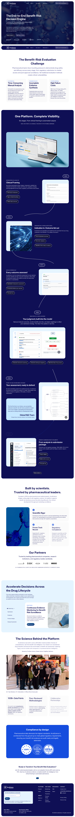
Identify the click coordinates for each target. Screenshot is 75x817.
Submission (47, 791)
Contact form (63, 789)
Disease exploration (47, 801)
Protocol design (47, 797)
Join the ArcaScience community (12, 792)
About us (40, 798)
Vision (27, 3)
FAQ (53, 789)
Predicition (47, 793)
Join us (39, 800)
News (53, 791)
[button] (32, 3)
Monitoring (47, 789)
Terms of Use (63, 799)
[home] (11, 3)
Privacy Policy (20, 802)
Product (40, 789)
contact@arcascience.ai (65, 791)
